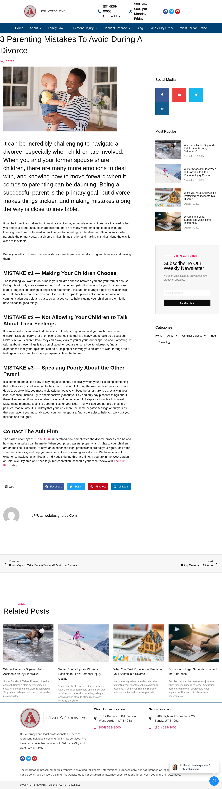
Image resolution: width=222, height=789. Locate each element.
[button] (53, 486)
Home (19, 28)
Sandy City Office (162, 28)
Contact (162, 342)
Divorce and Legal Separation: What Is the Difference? (197, 219)
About (34, 28)
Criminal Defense (115, 28)
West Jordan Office (193, 28)
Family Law (55, 28)
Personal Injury (83, 28)
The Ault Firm (43, 439)
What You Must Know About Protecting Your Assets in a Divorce (200, 195)
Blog (140, 28)
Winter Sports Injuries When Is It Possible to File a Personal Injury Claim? (200, 172)
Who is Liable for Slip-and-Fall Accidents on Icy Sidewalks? (199, 148)
